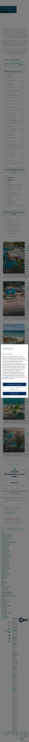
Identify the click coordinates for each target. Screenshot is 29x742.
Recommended (14, 63)
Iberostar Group (5, 601)
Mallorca (14, 643)
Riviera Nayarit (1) (15, 123)
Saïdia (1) (12, 131)
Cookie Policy (5, 377)
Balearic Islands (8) (15, 146)
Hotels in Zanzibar (5, 568)
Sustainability (4, 616)
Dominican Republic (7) (14, 90)
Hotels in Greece (5, 553)
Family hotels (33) (13, 227)
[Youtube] (9, 632)
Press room (4, 614)
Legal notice (15, 618)
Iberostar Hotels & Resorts (26, 734)
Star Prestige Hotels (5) (14, 231)
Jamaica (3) (11, 107)
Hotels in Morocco (5, 564)
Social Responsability (6, 612)
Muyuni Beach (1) (14, 163)
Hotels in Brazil (5, 540)
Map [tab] (22, 64)
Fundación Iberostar (6, 605)
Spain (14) (10, 141)
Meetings (3, 581)
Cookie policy (14, 733)
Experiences (4, 570)
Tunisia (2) (11, 152)
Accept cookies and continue (14, 384)
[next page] (23, 460)
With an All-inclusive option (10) (15, 206)
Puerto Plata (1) (14, 95)
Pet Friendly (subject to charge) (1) (14, 195)
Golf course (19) (12, 193)
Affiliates (10, 732)
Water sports (4, 583)
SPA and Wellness (5, 586)
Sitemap (3, 732)
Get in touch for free (9, 512)
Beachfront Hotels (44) (14, 224)
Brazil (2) (10, 84)
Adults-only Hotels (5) (14, 220)
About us (3, 598)
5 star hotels (4, 590)
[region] (14, 371)
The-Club (3, 607)
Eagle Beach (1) (14, 80)
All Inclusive (4, 577)
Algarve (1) (13, 137)
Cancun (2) (13, 116)
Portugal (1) (11, 135)
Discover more (14, 482)
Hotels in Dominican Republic (8, 542)
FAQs (6, 631)
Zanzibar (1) (11, 160)
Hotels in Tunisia (5, 566)
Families (3, 585)
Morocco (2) (11, 126)
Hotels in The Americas (7, 534)
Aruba (15, 661)
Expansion (3, 611)
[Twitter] (9, 625)
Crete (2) (12, 104)
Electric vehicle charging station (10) (15, 189)
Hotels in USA (4, 547)
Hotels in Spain (5, 559)
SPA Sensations (6, 44)
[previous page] (5, 460)
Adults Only (4, 588)
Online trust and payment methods (22, 736)
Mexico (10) (11, 113)
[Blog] (9, 629)
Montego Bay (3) (14, 110)
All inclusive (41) (12, 222)
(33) (15, 177)
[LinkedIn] (9, 641)
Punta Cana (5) (14, 97)
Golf (2, 579)
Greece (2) (11, 101)
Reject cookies (14, 393)
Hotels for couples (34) (14, 229)
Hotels (3, 532)
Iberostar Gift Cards (6, 574)
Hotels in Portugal (5, 557)
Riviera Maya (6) (14, 120)
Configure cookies (14, 389)
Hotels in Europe (5, 549)
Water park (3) (12, 203)
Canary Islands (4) (15, 148)
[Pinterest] (9, 635)
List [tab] (19, 64)
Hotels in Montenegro (6, 555)
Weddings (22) (12, 233)
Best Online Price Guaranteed (8, 596)
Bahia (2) (12, 87)
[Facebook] (9, 622)
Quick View (14, 267)
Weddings (3, 575)
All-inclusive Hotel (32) (14, 184)
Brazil (13, 658)
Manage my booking (6, 592)
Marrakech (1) (13, 129)
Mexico (14, 654)
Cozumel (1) (13, 118)
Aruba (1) (10, 78)
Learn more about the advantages (14, 528)
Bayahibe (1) (13, 93)
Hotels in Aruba (5, 538)
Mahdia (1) (13, 157)
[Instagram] (9, 638)
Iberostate (3, 603)
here (14, 375)
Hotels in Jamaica (5, 544)
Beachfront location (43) (15, 186)
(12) (13, 180)
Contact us (4, 618)
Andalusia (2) (13, 144)
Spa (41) (10, 199)
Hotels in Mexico (5, 546)
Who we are (4, 609)
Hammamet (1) (14, 154)
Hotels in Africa (5, 560)
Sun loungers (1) (12, 201)
